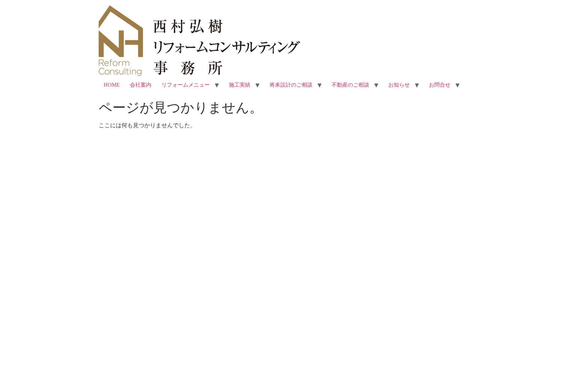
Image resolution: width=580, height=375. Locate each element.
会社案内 (140, 85)
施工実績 (239, 85)
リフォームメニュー (185, 85)
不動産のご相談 (350, 85)
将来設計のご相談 (291, 85)
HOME (112, 85)
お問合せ (439, 85)
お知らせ (399, 85)
